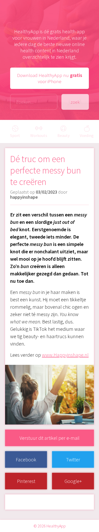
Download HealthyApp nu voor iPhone (49, 78)
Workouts (38, 135)
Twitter (73, 459)
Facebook (26, 459)
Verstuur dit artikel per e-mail (49, 438)
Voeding (87, 135)
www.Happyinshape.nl (65, 355)
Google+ (73, 481)
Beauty (63, 135)
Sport (15, 135)
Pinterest (26, 481)
